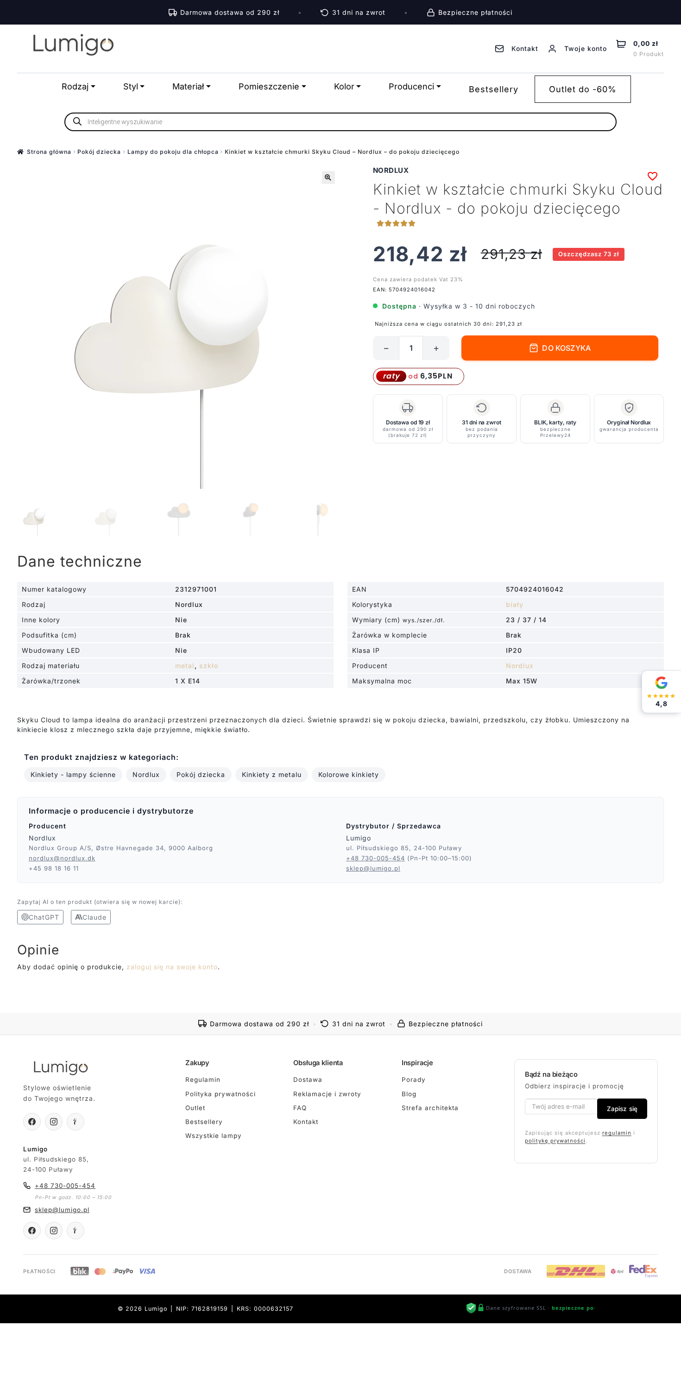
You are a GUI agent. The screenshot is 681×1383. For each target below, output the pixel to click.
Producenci (411, 86)
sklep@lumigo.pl (373, 868)
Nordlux (391, 170)
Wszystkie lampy (213, 1135)
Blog (409, 1094)
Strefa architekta (430, 1107)
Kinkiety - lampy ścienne (73, 774)
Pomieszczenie (269, 86)
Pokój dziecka (99, 151)
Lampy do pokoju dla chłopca (173, 151)
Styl (130, 86)
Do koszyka (566, 348)
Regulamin (203, 1079)
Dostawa (307, 1079)
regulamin (616, 1133)
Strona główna (49, 151)
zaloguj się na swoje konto (172, 967)
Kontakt (305, 1121)
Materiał (188, 86)
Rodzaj (75, 86)
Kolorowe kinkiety (348, 774)
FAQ (300, 1107)
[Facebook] (32, 1121)
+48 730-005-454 (375, 858)
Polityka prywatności (220, 1094)
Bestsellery (493, 89)
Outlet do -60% (583, 89)
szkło (208, 665)
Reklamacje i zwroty (327, 1094)
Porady (414, 1079)
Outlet (195, 1107)
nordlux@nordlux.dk (62, 858)
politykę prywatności (555, 1140)
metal (185, 665)
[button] (328, 177)
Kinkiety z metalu (272, 774)
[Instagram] (54, 1121)
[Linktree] (75, 1121)
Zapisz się (622, 1108)
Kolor (344, 86)
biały (514, 604)
